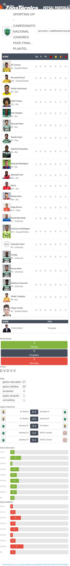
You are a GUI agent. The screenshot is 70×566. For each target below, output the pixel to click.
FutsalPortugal (35, 4)
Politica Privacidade (59, 564)
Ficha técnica (8, 564)
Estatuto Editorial (42, 564)
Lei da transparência (24, 564)
